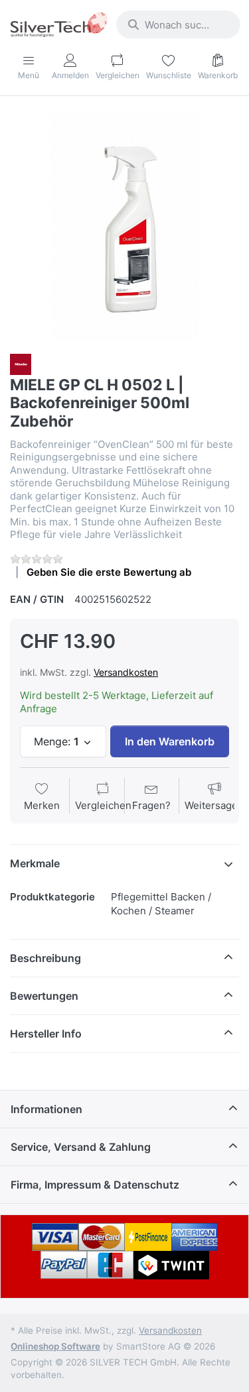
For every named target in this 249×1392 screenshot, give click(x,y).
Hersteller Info (46, 1033)
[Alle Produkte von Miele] (20, 363)
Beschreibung (45, 958)
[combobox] (178, 24)
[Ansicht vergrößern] (124, 226)
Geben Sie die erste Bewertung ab (109, 572)
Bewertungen (44, 995)
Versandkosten (126, 672)
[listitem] (124, 226)
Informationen (46, 1109)
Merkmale (35, 863)
